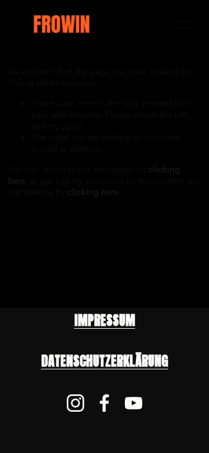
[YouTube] (133, 403)
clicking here (92, 191)
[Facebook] (104, 403)
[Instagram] (75, 403)
